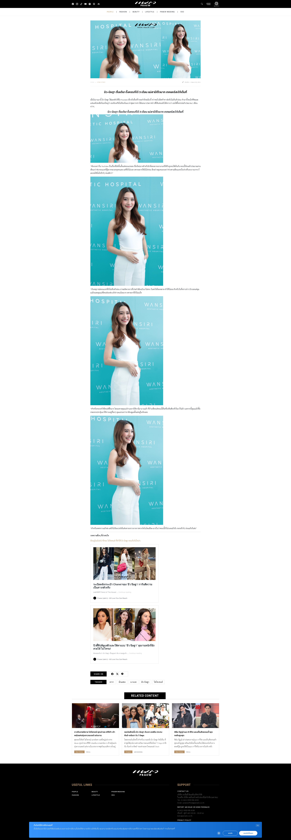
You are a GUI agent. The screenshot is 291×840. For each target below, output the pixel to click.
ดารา (112, 682)
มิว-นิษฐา (145, 682)
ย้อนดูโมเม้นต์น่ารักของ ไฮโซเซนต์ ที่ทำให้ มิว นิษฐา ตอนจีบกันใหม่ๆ (115, 540)
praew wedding (167, 12)
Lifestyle (149, 12)
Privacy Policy (184, 820)
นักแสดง (122, 682)
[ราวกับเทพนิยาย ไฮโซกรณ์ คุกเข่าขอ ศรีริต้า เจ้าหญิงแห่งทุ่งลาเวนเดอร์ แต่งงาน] (95, 715)
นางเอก (133, 682)
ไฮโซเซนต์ (158, 682)
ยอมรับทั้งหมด (248, 833)
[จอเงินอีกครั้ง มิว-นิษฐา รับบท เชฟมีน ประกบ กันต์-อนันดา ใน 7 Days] (145, 715)
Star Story (101, 82)
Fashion (123, 12)
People (110, 12)
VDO (182, 12)
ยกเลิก (230, 833)
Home (92, 82)
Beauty (136, 12)
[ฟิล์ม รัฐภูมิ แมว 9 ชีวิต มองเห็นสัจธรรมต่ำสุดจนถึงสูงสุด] (195, 715)
